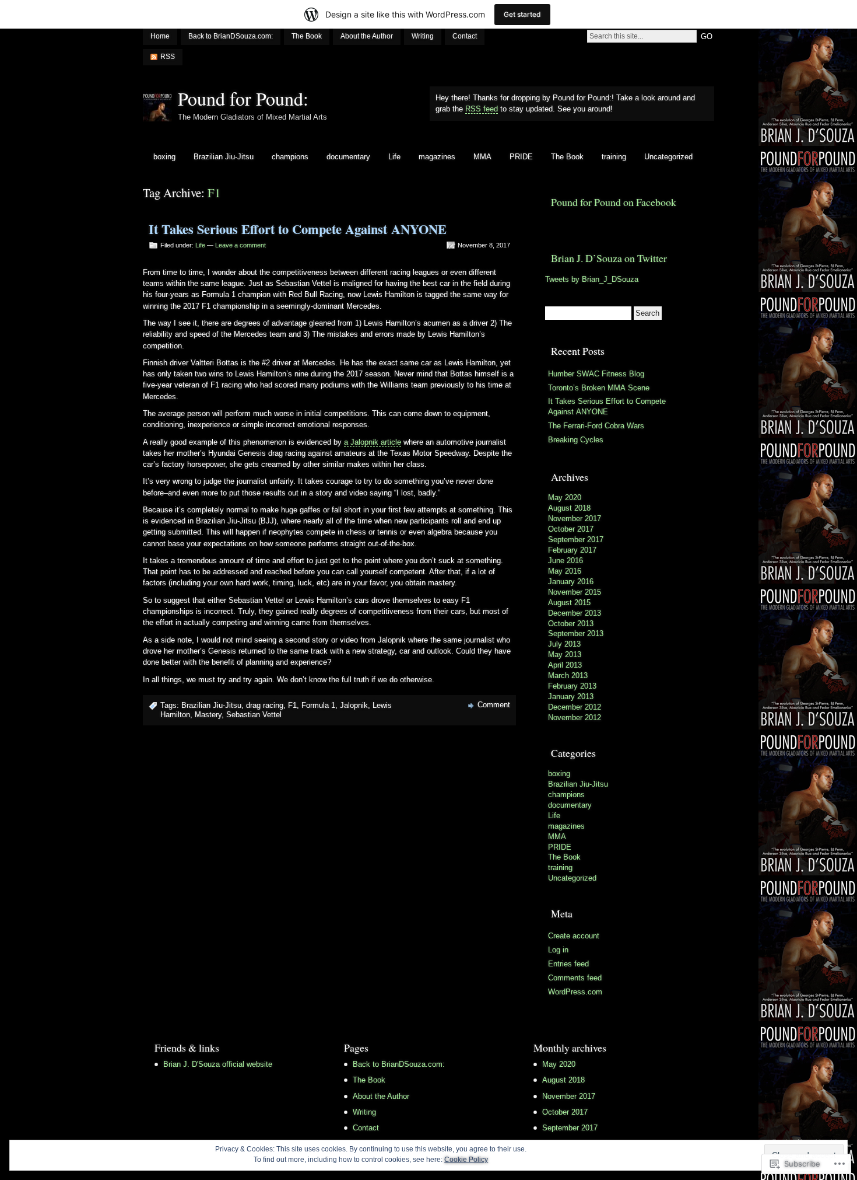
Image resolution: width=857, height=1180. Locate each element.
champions (290, 156)
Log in (558, 949)
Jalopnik (354, 705)
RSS (167, 57)
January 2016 (570, 581)
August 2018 (569, 508)
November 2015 (574, 592)
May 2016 (564, 571)
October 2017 (570, 529)
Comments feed (575, 977)
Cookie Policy (466, 1159)
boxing (164, 156)
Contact (464, 36)
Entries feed (568, 963)
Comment (493, 704)
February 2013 (572, 686)
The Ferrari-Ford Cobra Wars (596, 425)
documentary (348, 156)
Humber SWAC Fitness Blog (596, 373)
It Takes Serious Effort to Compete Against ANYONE (298, 229)
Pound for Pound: (243, 98)
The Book (306, 36)
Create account (573, 935)
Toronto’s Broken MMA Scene (598, 387)
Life (394, 156)
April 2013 (565, 665)
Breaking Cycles (575, 439)
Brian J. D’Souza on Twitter (609, 258)
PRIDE (521, 156)
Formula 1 (318, 705)
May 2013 (564, 654)
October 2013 (570, 623)
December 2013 (574, 613)
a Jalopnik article (372, 442)
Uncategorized (668, 156)
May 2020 (564, 497)
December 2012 (574, 707)
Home (160, 36)
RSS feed (481, 108)
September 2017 (575, 539)
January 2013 (570, 696)
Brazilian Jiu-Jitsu (224, 156)
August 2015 (569, 602)
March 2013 (568, 675)
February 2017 (572, 550)
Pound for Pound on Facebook (613, 202)
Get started (522, 14)
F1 (292, 705)
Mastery (208, 714)
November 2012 (574, 717)
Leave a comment (240, 245)
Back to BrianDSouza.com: (230, 36)
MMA (482, 156)
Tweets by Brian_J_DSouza (591, 279)
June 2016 (565, 560)
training (614, 156)
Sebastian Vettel (254, 714)
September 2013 (575, 633)
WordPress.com (575, 991)
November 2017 (574, 518)
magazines (437, 156)
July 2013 (564, 644)
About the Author (366, 36)
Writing (423, 36)
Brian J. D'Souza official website (217, 1064)
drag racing (264, 705)
